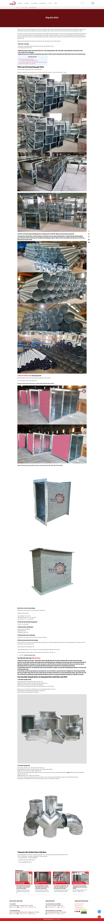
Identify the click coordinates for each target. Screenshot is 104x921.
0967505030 (14, 907)
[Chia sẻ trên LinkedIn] (89, 242)
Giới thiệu (20, 3)
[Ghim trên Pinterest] (89, 240)
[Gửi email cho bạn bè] (89, 237)
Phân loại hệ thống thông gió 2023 (26, 59)
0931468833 (14, 913)
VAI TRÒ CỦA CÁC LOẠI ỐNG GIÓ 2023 (28, 60)
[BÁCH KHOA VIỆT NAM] (13, 3)
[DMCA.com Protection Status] (84, 912)
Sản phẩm (27, 3)
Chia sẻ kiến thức (24, 7)
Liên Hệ (55, 3)
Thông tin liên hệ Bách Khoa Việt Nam (27, 63)
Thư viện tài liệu (42, 3)
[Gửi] (93, 3)
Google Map (33, 907)
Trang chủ (18, 7)
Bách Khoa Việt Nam (56, 919)
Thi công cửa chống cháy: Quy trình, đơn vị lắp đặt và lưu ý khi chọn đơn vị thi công (61, 887)
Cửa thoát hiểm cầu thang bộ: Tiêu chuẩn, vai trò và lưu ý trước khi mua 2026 (23, 887)
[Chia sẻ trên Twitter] (89, 234)
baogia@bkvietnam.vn (24, 907)
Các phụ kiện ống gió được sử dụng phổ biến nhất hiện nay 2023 (32, 62)
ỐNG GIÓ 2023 (36, 658)
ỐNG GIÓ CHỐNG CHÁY (24, 375)
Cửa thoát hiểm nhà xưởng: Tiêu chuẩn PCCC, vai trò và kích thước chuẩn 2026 (42, 887)
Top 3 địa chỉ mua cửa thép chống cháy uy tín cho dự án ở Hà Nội (80, 887)
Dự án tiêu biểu (34, 3)
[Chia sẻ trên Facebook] (89, 231)
